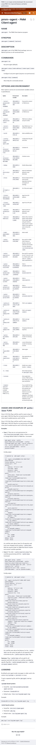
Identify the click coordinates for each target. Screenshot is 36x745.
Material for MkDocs (11, 743)
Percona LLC (4, 741)
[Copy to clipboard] (33, 440)
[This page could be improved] (19, 735)
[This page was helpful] (17, 735)
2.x (24, 13)
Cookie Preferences (25, 741)
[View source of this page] (31, 19)
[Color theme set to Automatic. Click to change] (29, 13)
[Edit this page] (34, 19)
